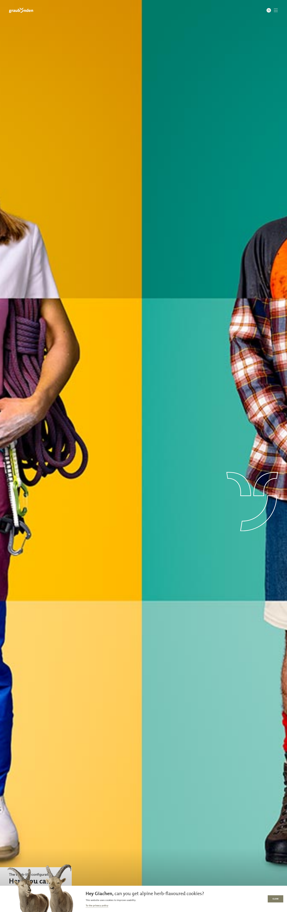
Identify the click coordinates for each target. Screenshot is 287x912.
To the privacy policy (97, 905)
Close (275, 899)
